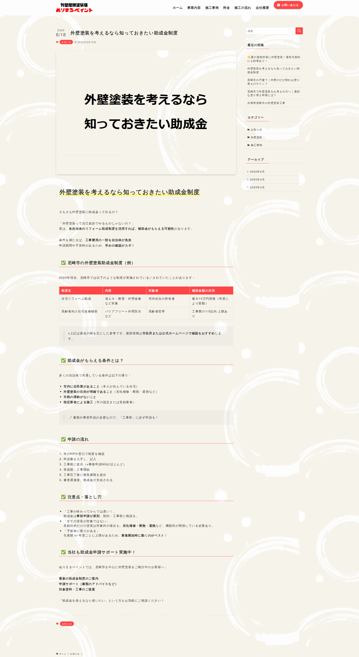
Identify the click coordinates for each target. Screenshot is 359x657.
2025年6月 (257, 171)
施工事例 (256, 145)
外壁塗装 (256, 137)
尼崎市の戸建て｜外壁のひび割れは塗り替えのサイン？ (273, 81)
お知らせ (66, 41)
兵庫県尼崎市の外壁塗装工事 (266, 103)
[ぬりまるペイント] (77, 7)
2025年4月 (257, 179)
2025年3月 (257, 187)
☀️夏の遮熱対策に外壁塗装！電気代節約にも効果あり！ (273, 59)
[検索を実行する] (299, 30)
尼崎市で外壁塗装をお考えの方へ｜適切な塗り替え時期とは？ (273, 93)
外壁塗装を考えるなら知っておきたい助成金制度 (273, 70)
